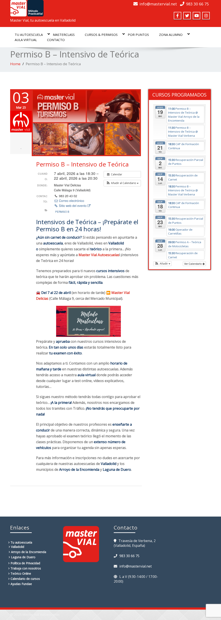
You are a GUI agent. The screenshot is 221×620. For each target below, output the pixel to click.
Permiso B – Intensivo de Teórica (82, 164)
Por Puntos (138, 34)
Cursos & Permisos (101, 34)
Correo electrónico (71, 200)
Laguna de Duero (23, 557)
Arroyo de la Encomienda (28, 552)
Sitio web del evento (72, 205)
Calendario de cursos (25, 579)
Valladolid (17, 547)
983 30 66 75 (197, 3)
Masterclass (64, 34)
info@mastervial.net (158, 3)
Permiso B (62, 211)
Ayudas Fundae (21, 584)
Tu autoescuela (29, 34)
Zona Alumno (171, 34)
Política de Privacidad (25, 563)
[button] (122, 183)
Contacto (56, 40)
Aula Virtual (26, 40)
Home (15, 63)
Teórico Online (21, 573)
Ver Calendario (193, 263)
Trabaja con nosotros (26, 568)
